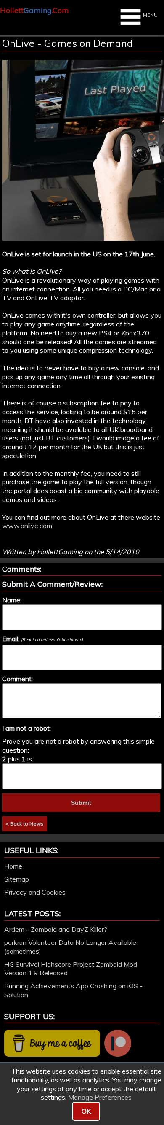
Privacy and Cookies (35, 892)
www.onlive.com (27, 525)
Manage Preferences (100, 1097)
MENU (150, 15)
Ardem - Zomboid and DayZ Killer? (55, 929)
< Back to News (24, 823)
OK (86, 1111)
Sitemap (16, 879)
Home (13, 866)
